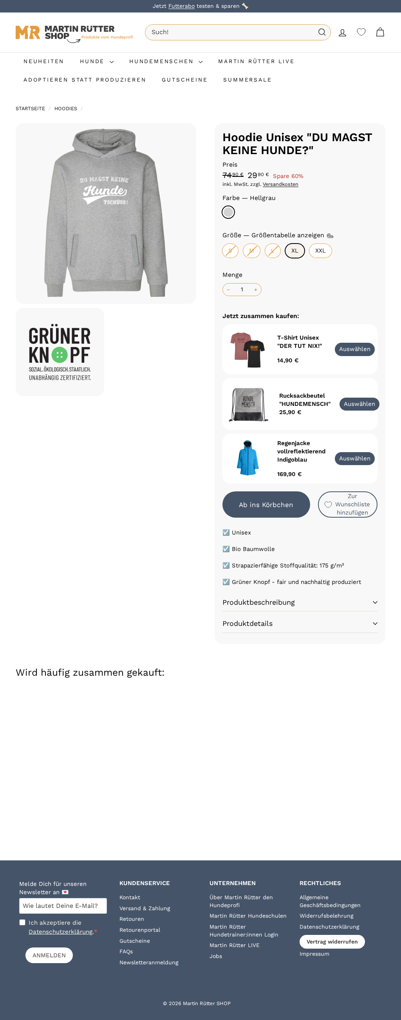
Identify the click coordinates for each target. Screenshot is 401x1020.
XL (294, 250)
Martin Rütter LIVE (235, 945)
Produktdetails (247, 623)
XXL (320, 250)
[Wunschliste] (361, 32)
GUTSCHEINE (185, 79)
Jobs (216, 956)
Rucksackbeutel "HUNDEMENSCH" (305, 399)
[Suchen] (322, 32)
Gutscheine (134, 941)
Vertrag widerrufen (332, 941)
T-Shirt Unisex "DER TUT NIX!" (299, 341)
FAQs (126, 951)
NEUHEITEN (43, 61)
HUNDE (94, 61)
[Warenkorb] (380, 32)
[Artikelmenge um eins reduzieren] (228, 289)
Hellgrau (228, 212)
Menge (232, 274)
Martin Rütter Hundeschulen (248, 916)
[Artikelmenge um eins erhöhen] (256, 289)
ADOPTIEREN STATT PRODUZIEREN (84, 79)
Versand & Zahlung (144, 908)
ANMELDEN (49, 955)
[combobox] (238, 32)
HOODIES (65, 108)
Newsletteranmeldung (148, 962)
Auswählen (359, 403)
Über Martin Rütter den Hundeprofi (241, 901)
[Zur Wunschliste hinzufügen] (67, 739)
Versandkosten (280, 184)
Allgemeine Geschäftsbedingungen (330, 901)
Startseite (31, 108)
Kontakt (129, 897)
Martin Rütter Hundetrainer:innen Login (244, 931)
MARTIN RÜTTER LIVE (256, 61)
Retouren (131, 919)
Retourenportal (139, 930)
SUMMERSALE (247, 79)
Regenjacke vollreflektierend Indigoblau (301, 451)
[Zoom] (106, 213)
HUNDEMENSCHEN (163, 61)
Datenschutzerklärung (60, 931)
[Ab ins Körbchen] (67, 723)
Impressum (314, 954)
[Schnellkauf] (67, 706)
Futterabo (181, 6)
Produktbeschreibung (258, 602)
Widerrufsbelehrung (326, 916)
